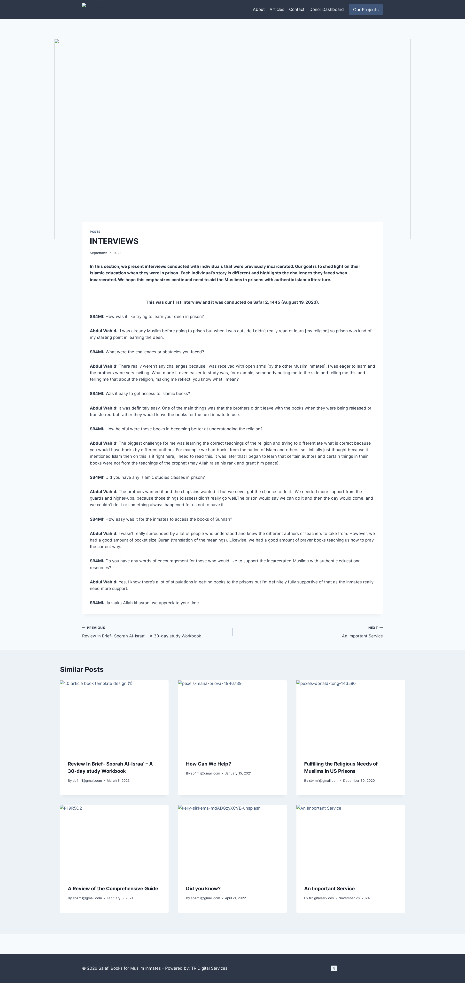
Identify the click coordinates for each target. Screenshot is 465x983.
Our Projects (366, 9)
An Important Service (362, 632)
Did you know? (203, 888)
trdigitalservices (321, 898)
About (259, 9)
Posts (95, 231)
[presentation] (114, 716)
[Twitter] (334, 968)
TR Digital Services (209, 968)
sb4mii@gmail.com (87, 780)
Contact (296, 9)
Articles (277, 9)
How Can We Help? (208, 764)
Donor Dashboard (327, 9)
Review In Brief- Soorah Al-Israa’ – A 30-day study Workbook (141, 632)
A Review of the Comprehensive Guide (113, 888)
